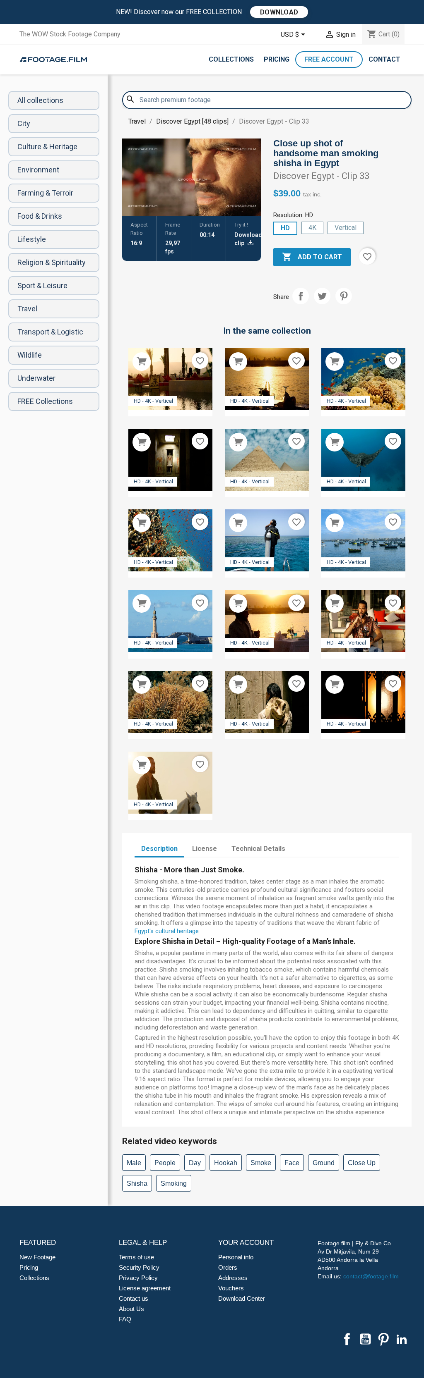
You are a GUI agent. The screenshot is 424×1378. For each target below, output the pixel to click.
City (23, 123)
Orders (227, 1267)
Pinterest (343, 296)
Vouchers (231, 1288)
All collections (40, 100)
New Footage (37, 1257)
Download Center (241, 1298)
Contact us (133, 1298)
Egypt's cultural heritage (167, 931)
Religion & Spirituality (51, 262)
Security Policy (139, 1267)
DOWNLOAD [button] (279, 12)
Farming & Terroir (45, 193)
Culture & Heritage (47, 146)
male (134, 1162)
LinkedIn (401, 1339)
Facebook (347, 1339)
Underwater (36, 378)
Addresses (233, 1277)
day (195, 1162)
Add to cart (312, 257)
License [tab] (204, 849)
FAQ (125, 1319)
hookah (225, 1162)
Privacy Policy (138, 1277)
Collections (231, 59)
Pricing (276, 59)
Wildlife (29, 355)
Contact (384, 59)
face (291, 1162)
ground (324, 1162)
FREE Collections (45, 401)
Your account (246, 1243)
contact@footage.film (371, 1276)
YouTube (365, 1339)
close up (362, 1162)
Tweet (322, 296)
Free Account (329, 59)
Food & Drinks (39, 216)
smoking (174, 1183)
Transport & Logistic (50, 331)
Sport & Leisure (42, 285)
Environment (38, 169)
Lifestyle (31, 239)
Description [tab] (159, 849)
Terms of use (136, 1257)
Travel (27, 308)
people (165, 1162)
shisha (137, 1183)
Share (300, 296)
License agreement (145, 1288)
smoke (261, 1162)
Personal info (235, 1257)
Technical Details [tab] (258, 849)
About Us (131, 1308)
